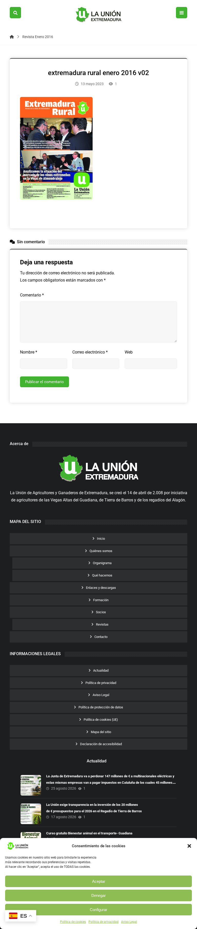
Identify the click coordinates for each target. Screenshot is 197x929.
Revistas (102, 624)
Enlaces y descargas (101, 588)
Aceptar (98, 881)
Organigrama (102, 563)
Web (129, 352)
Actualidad (101, 670)
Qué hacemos (102, 575)
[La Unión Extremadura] (98, 14)
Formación (101, 600)
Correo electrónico (90, 352)
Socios (101, 612)
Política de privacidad (103, 922)
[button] (189, 846)
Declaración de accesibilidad (101, 744)
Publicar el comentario (44, 382)
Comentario (32, 295)
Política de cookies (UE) (101, 719)
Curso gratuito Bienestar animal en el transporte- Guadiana (89, 833)
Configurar (98, 909)
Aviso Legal (129, 922)
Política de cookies (73, 922)
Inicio (101, 538)
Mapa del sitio (101, 732)
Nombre (28, 352)
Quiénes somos (101, 551)
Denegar (98, 895)
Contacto (100, 637)
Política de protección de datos (100, 707)
